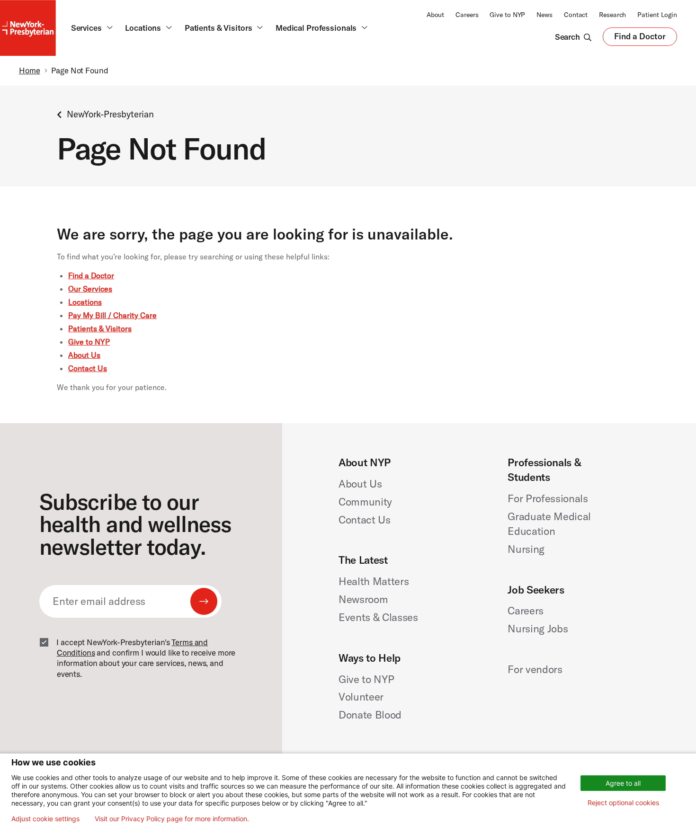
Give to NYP (507, 14)
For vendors (535, 669)
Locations (85, 302)
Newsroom (363, 599)
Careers (466, 14)
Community (365, 501)
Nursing (526, 549)
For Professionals (548, 498)
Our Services (90, 288)
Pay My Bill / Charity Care (112, 315)
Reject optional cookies (623, 803)
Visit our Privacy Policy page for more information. (172, 819)
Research (612, 14)
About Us (84, 355)
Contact (576, 14)
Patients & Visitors (100, 328)
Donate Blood (370, 714)
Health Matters (374, 581)
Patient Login (657, 14)
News (544, 14)
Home (29, 70)
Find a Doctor (640, 38)
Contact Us (87, 368)
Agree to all (623, 783)
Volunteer (361, 696)
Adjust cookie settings (45, 819)
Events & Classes (378, 617)
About (435, 14)
